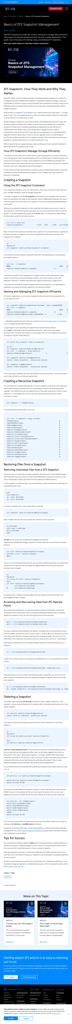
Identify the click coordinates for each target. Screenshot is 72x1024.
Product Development (9, 1004)
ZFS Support (10, 977)
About (61, 989)
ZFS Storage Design (21, 1003)
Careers (58, 997)
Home (5, 16)
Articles (41, 2)
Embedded (11, 989)
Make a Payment (58, 2)
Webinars (45, 995)
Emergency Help (55, 8)
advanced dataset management (33, 831)
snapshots (7, 877)
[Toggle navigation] (66, 8)
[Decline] (68, 1014)
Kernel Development (35, 995)
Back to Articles (10, 885)
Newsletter (46, 1003)
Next (70, 923)
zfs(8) (25, 113)
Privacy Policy (56, 1013)
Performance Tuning (9, 1001)
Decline (26, 1018)
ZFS (21, 989)
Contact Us (47, 2)
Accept (11, 1018)
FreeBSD (36, 989)
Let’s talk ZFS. (18, 866)
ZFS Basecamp (46, 999)
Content (45, 997)
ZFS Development (29, 977)
